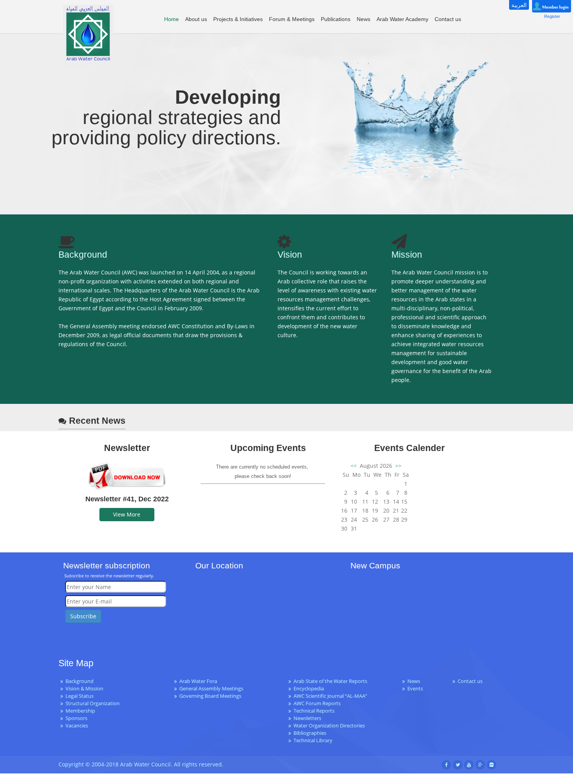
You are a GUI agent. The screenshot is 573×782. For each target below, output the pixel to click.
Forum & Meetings (292, 19)
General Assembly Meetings (211, 688)
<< (354, 465)
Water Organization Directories (329, 725)
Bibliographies (310, 733)
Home (171, 19)
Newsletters (307, 718)
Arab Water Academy (402, 19)
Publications (335, 19)
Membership (80, 710)
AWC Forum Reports (317, 703)
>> (397, 465)
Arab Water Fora (198, 681)
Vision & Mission (84, 688)
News (363, 19)
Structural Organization (92, 703)
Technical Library (313, 740)
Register (552, 16)
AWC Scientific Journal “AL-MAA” (330, 696)
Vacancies (76, 725)
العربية (519, 5)
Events (415, 688)
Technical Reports (314, 710)
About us (196, 19)
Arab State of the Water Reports (330, 681)
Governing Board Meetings (210, 696)
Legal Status (79, 696)
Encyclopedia (309, 688)
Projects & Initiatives (238, 19)
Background (79, 681)
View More (126, 514)
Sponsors (76, 718)
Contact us (448, 19)
